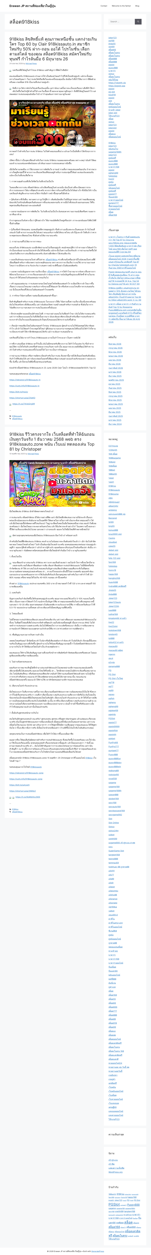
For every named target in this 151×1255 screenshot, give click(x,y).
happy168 (113, 574)
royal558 (113, 778)
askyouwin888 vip (117, 514)
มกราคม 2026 (115, 372)
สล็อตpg (138, 1227)
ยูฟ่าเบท (112, 987)
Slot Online (114, 823)
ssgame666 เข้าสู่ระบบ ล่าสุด (122, 843)
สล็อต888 (113, 59)
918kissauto (17, 416)
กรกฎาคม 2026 (116, 348)
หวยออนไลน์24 (115, 1063)
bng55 (112, 526)
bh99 (111, 522)
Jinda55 (112, 590)
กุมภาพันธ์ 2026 (116, 368)
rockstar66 (114, 774)
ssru (111, 847)
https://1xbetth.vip (117, 83)
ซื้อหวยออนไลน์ (115, 206)
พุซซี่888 (112, 979)
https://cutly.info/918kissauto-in (24, 386)
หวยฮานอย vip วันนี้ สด (119, 1067)
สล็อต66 (112, 50)
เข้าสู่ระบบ (113, 1160)
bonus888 (113, 530)
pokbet (112, 738)
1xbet (111, 478)
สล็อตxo (112, 134)
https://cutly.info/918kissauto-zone (25, 779)
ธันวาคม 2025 (115, 376)
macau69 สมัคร (116, 650)
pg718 (111, 682)
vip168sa (113, 907)
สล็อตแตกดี (113, 1059)
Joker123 (113, 598)
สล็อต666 (113, 1007)
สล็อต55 (112, 999)
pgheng (112, 702)
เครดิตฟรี (113, 1083)
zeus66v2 (113, 915)
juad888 (112, 610)
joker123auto (115, 602)
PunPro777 (114, 746)
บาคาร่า (112, 71)
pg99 (111, 690)
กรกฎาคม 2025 (115, 396)
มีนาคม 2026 (115, 364)
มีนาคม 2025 (114, 412)
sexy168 (112, 802)
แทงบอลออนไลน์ (116, 1111)
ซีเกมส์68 (113, 931)
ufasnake (113, 903)
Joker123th (114, 606)
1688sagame (115, 458)
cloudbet (113, 542)
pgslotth (112, 734)
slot (110, 101)
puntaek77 (114, 750)
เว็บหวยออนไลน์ (116, 1099)
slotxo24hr (114, 831)
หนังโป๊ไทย (113, 80)
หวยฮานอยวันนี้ (115, 1071)
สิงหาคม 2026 (115, 344)
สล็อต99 (112, 1027)
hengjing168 (114, 578)
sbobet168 (114, 798)
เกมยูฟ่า (112, 1079)
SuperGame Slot (116, 851)
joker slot (113, 113)
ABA (111, 498)
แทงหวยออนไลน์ (116, 1115)
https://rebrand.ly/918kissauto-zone (26, 773)
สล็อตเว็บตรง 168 (116, 1051)
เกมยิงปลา (113, 1075)
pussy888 (113, 68)
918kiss (88, 758)
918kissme (114, 494)
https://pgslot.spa (117, 86)
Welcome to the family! (121, 6)
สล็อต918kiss (52, 259)
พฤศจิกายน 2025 (116, 380)
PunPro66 (113, 742)
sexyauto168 (115, 807)
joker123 (113, 38)
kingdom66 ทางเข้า (118, 618)
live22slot (113, 626)
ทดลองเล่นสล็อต (116, 947)
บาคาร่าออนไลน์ (116, 200)
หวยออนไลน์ (114, 209)
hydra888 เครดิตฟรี (117, 586)
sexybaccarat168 (117, 811)
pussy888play (115, 762)
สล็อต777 (113, 1011)
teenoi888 (113, 859)
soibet (111, 835)
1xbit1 (111, 482)
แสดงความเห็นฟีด (116, 1168)
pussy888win (115, 766)
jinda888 (113, 594)
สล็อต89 (112, 1019)
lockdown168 (115, 630)
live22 (111, 179)
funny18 (112, 570)
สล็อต (111, 119)
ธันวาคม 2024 (115, 424)
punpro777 (114, 203)
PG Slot (112, 674)
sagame (112, 782)
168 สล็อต (113, 454)
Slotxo (111, 827)
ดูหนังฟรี (112, 158)
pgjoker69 (113, 710)
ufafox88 (113, 895)
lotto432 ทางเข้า (116, 642)
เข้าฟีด (112, 1164)
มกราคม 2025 (115, 420)
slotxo (111, 74)
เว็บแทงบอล (114, 1103)
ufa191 (112, 871)
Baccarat (113, 518)
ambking (113, 510)
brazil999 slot (115, 534)
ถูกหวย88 (113, 943)
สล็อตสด (112, 1035)
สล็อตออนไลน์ (115, 137)
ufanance (113, 899)
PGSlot (112, 718)
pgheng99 (113, 173)
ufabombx (113, 891)
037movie (113, 446)
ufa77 (111, 875)
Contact (104, 6)
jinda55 (112, 44)
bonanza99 (135, 1194)
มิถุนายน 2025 (115, 400)
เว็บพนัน (112, 1087)
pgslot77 (113, 194)
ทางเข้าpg (113, 951)
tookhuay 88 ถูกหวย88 (119, 867)
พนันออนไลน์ (114, 975)
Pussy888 (113, 754)
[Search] (138, 22)
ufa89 (111, 879)
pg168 (111, 40)
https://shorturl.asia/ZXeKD (22, 398)
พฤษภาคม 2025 (116, 404)
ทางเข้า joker (114, 110)
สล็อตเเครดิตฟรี (115, 1055)
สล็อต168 (113, 215)
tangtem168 (114, 855)
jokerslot (113, 128)
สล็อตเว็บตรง (114, 53)
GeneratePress (97, 1251)
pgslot (111, 65)
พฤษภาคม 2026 (116, 356)
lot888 (111, 638)
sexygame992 (115, 815)
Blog (137, 6)
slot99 (112, 47)
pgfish (111, 698)
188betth (113, 474)
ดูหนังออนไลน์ (115, 107)
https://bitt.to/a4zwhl (19, 785)
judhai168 (113, 614)
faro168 (112, 562)
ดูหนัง (111, 182)
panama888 (114, 666)
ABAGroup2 (114, 502)
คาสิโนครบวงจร (116, 923)
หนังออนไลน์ (114, 188)
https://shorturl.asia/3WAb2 (22, 791)
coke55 (112, 546)
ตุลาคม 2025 (114, 384)
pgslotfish (113, 730)
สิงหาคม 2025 (115, 392)
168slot (112, 462)
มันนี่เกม (112, 983)
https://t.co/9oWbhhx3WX (28, 797)
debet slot (113, 550)
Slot (110, 819)
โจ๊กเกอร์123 (114, 116)
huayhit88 (113, 582)
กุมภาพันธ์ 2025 (116, 416)
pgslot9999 (114, 726)
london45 (113, 634)
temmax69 (114, 863)
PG (110, 670)
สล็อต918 (113, 1023)
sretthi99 (113, 839)
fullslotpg (113, 176)
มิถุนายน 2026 (115, 352)
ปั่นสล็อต (112, 967)
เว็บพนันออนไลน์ (116, 1091)
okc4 (111, 658)
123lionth (113, 450)
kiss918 (112, 95)
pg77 (111, 686)
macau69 (113, 646)
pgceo (111, 694)
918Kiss (15, 809)
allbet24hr (113, 506)
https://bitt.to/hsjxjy (18, 392)
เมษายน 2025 (115, 408)
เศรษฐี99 (113, 1107)
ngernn (112, 654)
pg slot (112, 92)
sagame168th (115, 152)
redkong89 (114, 770)
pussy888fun (115, 758)
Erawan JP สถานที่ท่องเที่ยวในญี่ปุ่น (32, 6)
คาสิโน (112, 919)
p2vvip (112, 662)
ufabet (112, 887)
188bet (112, 470)
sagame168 (114, 786)
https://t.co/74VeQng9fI (24, 404)
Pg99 (131, 1200)
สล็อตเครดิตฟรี (115, 1043)
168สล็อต (113, 466)
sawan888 (113, 794)
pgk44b (112, 714)
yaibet (111, 911)
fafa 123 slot (114, 558)
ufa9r (111, 883)
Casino (112, 538)
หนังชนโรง (113, 149)
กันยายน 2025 (115, 388)
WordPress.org (115, 1172)
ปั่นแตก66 (113, 197)
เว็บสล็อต (113, 1095)
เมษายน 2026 (115, 360)
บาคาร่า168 (114, 167)
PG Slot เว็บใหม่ (116, 678)
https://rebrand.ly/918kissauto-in (24, 380)
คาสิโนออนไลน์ (115, 927)
